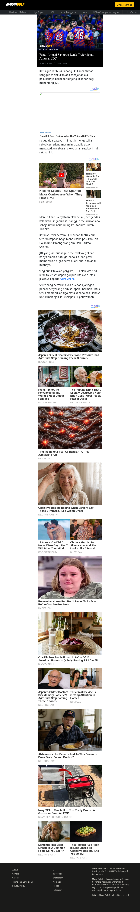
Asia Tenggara (68, 12)
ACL (52, 12)
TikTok (56, 886)
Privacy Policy (18, 886)
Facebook (57, 873)
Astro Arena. (67, 279)
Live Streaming (124, 4)
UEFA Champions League (106, 12)
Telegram (57, 890)
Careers (15, 877)
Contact (15, 873)
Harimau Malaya (17, 12)
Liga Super (38, 12)
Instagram (58, 877)
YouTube (57, 882)
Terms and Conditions (22, 882)
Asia (84, 12)
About (15, 869)
